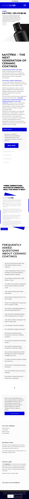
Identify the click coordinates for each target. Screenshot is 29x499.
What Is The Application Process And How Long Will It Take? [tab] (15, 303)
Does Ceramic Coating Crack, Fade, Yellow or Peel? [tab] (14, 279)
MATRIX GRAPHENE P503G (8, 151)
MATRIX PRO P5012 (7, 155)
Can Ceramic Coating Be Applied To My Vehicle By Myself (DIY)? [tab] (15, 309)
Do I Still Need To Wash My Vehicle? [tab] (15, 329)
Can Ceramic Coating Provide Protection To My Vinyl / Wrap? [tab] (13, 347)
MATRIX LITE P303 (7, 129)
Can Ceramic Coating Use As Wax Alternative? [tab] (14, 292)
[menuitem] (15, 1)
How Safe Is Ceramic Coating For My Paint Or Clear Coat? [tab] (15, 320)
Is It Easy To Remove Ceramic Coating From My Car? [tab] (15, 360)
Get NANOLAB (15, 1)
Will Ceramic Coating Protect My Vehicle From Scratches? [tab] (14, 377)
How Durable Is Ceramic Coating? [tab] (14, 325)
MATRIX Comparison (7, 158)
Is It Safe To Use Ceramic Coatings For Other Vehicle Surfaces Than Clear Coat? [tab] (15, 285)
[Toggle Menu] (25, 5)
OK (10, 496)
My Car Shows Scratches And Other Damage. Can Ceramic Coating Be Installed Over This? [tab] (15, 353)
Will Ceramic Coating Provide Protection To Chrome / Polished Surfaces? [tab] (14, 335)
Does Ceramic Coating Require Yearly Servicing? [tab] (15, 366)
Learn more (18, 496)
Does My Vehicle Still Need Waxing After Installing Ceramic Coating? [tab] (14, 315)
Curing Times (6, 162)
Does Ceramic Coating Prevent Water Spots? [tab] (15, 341)
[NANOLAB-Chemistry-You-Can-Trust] (12, 5)
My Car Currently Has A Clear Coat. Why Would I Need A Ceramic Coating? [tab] (14, 265)
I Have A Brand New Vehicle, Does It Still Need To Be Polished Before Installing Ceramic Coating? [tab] (15, 272)
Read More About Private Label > (10, 473)
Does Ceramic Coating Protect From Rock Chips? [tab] (15, 298)
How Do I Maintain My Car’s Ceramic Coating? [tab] (15, 371)
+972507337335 (11, 452)
